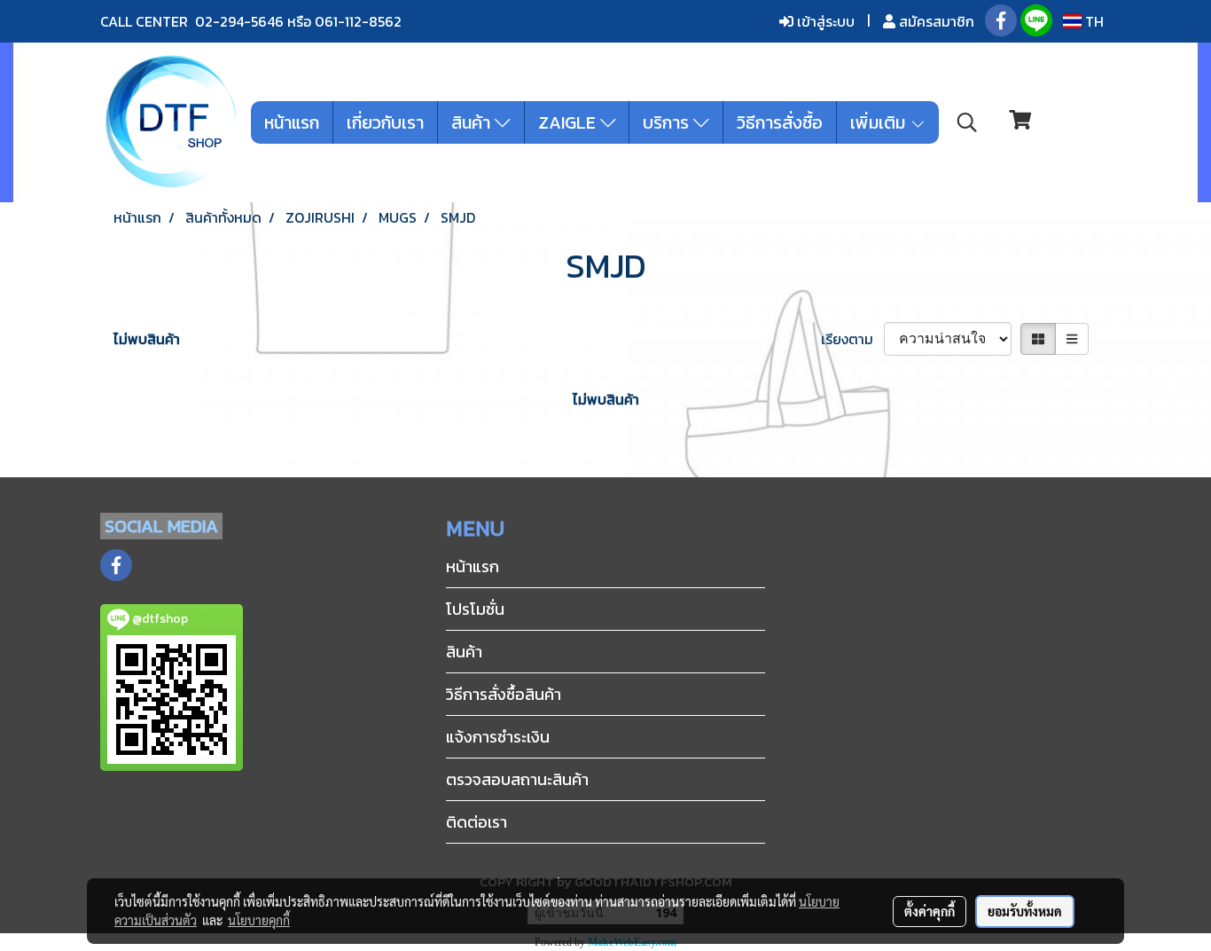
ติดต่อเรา (476, 822)
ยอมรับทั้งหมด (1025, 911)
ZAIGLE (569, 122)
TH (1093, 21)
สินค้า (473, 122)
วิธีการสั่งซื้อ (780, 122)
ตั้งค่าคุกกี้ (929, 911)
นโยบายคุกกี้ (259, 920)
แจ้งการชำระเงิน (498, 737)
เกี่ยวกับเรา (385, 122)
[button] (967, 122)
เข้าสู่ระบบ (824, 21)
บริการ (668, 122)
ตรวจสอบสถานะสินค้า (517, 779)
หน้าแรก (291, 122)
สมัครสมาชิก (934, 21)
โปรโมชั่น (475, 609)
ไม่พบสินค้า (146, 339)
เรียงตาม (852, 339)
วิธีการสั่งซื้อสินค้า (503, 694)
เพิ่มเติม (880, 122)
